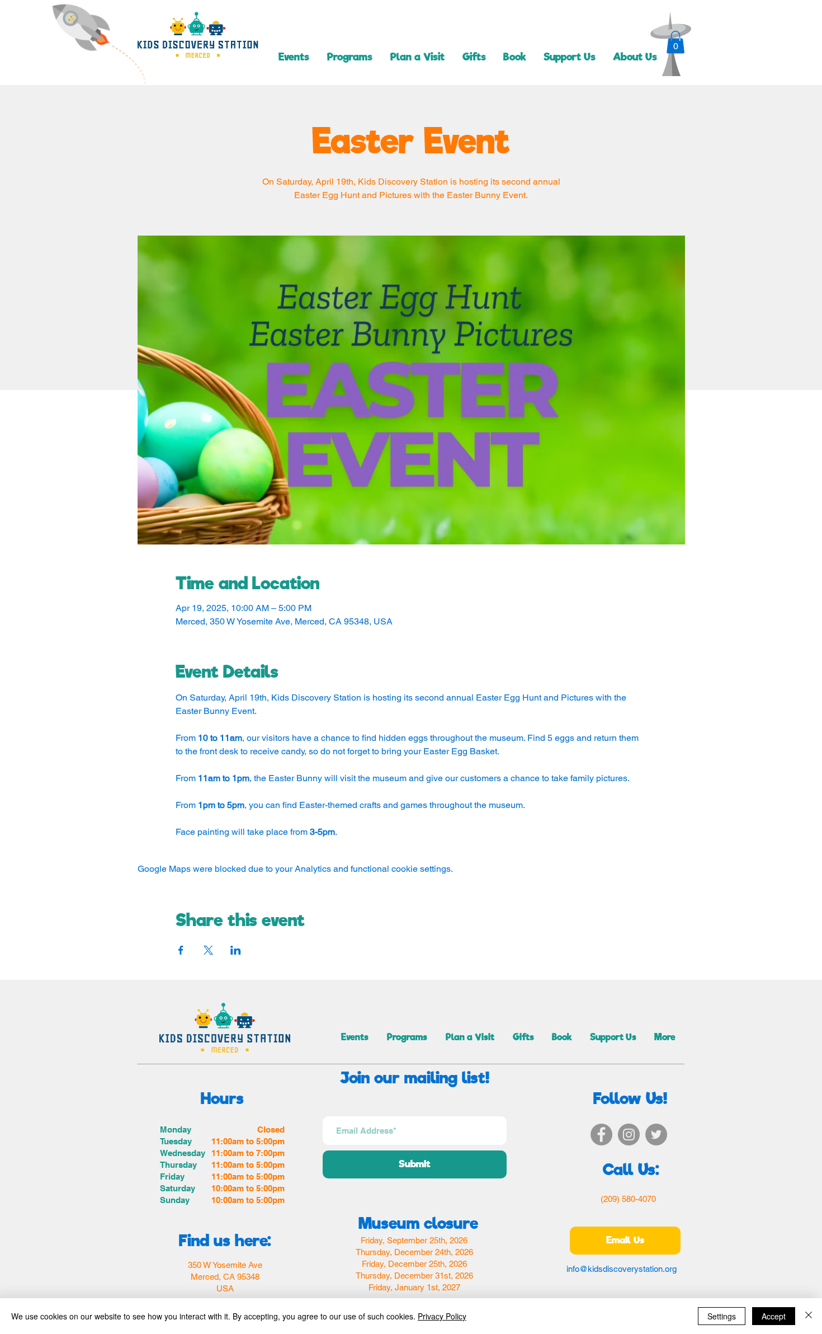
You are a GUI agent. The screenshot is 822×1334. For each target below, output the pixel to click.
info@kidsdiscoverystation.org (621, 1269)
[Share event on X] (208, 950)
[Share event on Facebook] (181, 950)
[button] (675, 42)
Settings (721, 1316)
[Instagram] (629, 1134)
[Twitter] (656, 1134)
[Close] (808, 1316)
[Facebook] (601, 1134)
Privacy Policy (442, 1316)
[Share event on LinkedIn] (235, 950)
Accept (774, 1316)
